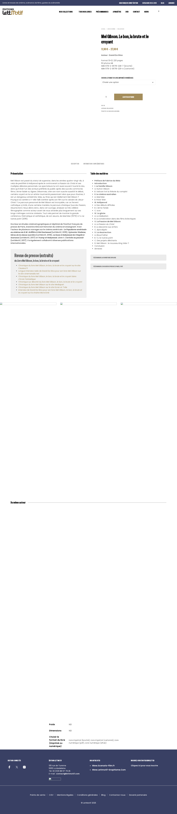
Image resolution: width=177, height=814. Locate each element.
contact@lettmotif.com (68, 773)
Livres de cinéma (111, 29)
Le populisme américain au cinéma (154, 697)
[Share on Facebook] (2, 206)
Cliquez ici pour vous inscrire (144, 765)
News (146, 11)
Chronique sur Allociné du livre (50, 282)
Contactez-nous (117, 795)
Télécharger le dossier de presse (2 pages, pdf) (108, 266)
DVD (127, 11)
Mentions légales (65, 795)
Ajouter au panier (128, 97)
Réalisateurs (120, 29)
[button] (157, 11)
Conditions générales (87, 795)
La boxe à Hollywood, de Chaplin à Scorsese (47, 697)
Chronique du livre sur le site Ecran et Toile (42, 287)
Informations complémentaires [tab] (93, 164)
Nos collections (66, 11)
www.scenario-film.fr (103, 765)
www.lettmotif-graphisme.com (109, 769)
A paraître (117, 11)
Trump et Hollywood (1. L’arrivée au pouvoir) (73, 697)
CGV (51, 795)
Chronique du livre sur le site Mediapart (41, 284)
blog (162, 3)
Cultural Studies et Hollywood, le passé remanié (125, 698)
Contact (136, 11)
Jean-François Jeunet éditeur (128, 3)
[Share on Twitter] (2, 211)
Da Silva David (110, 111)
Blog (103, 795)
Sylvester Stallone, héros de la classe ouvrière (21, 697)
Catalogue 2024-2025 (149, 3)
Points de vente (37, 795)
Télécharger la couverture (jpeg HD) (104, 258)
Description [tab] (75, 164)
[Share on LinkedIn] (2, 217)
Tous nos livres (85, 11)
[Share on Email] (2, 222)
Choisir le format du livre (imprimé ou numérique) (117, 78)
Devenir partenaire (138, 795)
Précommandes (102, 11)
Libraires (171, 3)
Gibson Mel (116, 111)
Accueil (103, 29)
